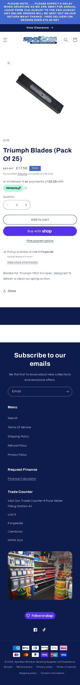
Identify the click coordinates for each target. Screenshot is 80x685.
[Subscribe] (67, 391)
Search (13, 418)
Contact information (52, 673)
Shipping (22, 174)
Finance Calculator (22, 478)
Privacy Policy (17, 454)
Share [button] (12, 291)
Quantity (8, 197)
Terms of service (66, 667)
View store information (22, 262)
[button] (5, 39)
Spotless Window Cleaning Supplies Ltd (38, 662)
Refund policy (25, 667)
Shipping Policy (18, 436)
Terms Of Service (19, 427)
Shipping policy (28, 673)
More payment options (40, 241)
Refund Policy (17, 445)
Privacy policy (45, 667)
